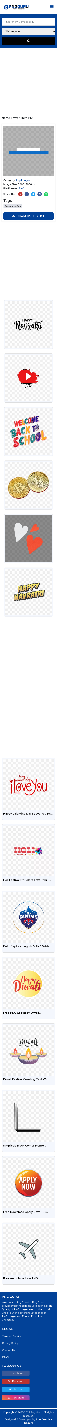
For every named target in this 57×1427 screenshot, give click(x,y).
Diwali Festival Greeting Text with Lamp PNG (26, 1079)
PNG (21, 188)
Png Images (23, 180)
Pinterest (17, 1381)
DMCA (6, 1357)
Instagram (17, 1397)
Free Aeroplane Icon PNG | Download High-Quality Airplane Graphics (25, 1279)
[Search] (28, 41)
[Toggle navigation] (52, 7)
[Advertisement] (28, 80)
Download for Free (30, 216)
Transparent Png (13, 206)
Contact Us (8, 1350)
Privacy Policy (10, 1343)
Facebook (17, 1373)
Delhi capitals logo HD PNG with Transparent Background (26, 947)
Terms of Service (11, 1336)
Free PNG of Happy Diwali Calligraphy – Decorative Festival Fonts (25, 1013)
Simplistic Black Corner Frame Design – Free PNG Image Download (28, 1146)
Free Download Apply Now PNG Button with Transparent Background (25, 1212)
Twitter (17, 1389)
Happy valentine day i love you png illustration (28, 814)
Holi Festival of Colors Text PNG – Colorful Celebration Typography (26, 880)
